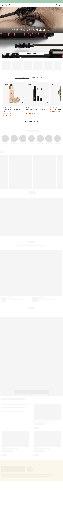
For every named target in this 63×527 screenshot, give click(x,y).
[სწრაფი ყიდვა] (23, 102)
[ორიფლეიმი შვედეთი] (7, 5)
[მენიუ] (2, 5)
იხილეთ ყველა (31, 121)
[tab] (22, 77)
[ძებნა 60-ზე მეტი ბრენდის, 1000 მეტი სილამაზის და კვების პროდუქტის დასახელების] (53, 5)
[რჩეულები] (23, 98)
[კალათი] (60, 5)
